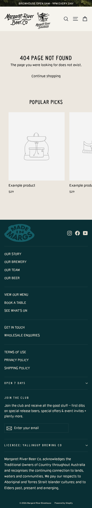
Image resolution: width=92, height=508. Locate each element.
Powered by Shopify (64, 503)
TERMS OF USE (15, 352)
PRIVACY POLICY (16, 360)
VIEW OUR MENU (16, 294)
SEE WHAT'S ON (15, 310)
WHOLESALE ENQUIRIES (22, 335)
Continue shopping (46, 76)
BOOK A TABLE (15, 302)
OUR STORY (12, 254)
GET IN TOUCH (14, 327)
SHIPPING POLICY (17, 368)
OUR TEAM (12, 270)
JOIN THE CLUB (16, 397)
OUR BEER (12, 278)
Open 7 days (14, 383)
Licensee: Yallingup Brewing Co (33, 445)
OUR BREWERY (15, 262)
